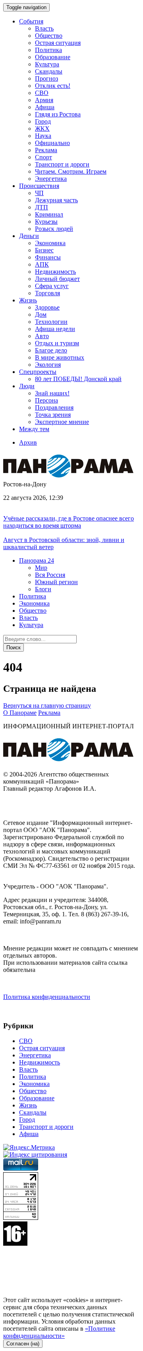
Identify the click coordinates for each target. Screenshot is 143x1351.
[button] (36, 560)
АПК (42, 264)
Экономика (50, 243)
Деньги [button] (29, 235)
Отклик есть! (52, 85)
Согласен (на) (22, 1344)
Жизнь (28, 1105)
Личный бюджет (57, 278)
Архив (28, 442)
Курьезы (46, 221)
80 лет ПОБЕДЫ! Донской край (78, 378)
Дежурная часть (56, 200)
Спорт (43, 157)
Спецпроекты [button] (37, 371)
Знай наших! (52, 393)
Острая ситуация (58, 42)
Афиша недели (55, 328)
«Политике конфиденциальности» (59, 1332)
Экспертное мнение (62, 421)
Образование (52, 57)
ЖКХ (42, 128)
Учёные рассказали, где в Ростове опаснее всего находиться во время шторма (68, 522)
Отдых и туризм (57, 343)
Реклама (46, 150)
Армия (44, 100)
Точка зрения (53, 414)
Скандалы (48, 71)
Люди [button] (27, 386)
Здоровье (47, 307)
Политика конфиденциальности (46, 996)
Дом (40, 314)
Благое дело (51, 350)
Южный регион (56, 582)
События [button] (31, 21)
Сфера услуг (52, 286)
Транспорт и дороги (62, 164)
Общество (48, 35)
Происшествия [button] (39, 185)
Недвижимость (55, 271)
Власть (44, 28)
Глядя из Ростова (58, 114)
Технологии (51, 321)
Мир (41, 567)
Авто (42, 336)
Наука (43, 135)
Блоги (43, 589)
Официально (52, 142)
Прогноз (46, 78)
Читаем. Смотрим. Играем (70, 171)
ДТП (41, 207)
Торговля (47, 293)
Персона (46, 400)
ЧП (39, 193)
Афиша (44, 107)
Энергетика (51, 178)
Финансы (48, 257)
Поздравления (54, 407)
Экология (48, 364)
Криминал (49, 214)
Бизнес (44, 250)
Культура (47, 64)
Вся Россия (50, 574)
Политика (48, 49)
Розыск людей (54, 228)
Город (43, 121)
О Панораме (20, 712)
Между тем (34, 429)
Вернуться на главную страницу (47, 705)
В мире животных (59, 357)
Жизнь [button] (28, 300)
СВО (41, 92)
